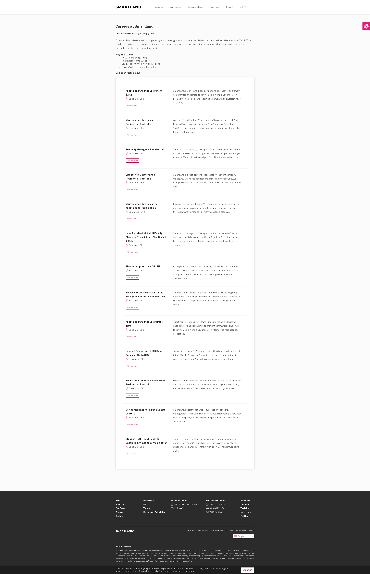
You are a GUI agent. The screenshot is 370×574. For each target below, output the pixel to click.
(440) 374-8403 (215, 512)
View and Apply (132, 106)
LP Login (243, 7)
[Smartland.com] (125, 531)
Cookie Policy (145, 571)
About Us (159, 7)
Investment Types (195, 7)
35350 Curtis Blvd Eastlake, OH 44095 (215, 506)
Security (225, 530)
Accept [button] (247, 570)
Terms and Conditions (246, 530)
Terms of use (188, 571)
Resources (214, 7)
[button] (366, 26)
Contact (229, 7)
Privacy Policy (233, 530)
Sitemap (218, 530)
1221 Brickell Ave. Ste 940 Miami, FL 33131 (184, 506)
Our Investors (175, 7)
